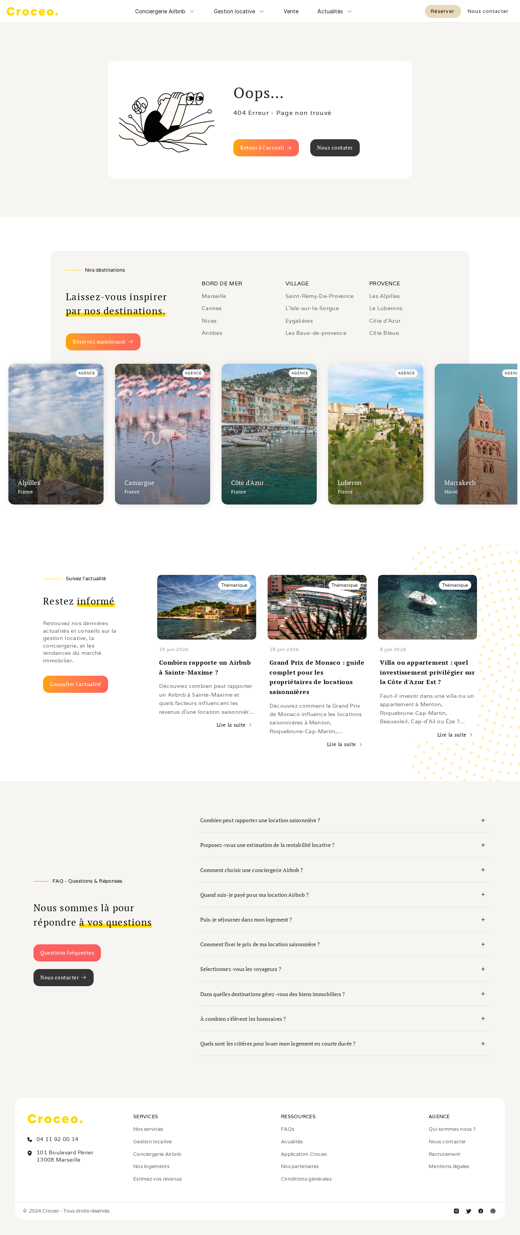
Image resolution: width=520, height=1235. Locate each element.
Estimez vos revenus (157, 1179)
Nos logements (151, 1166)
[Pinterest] (493, 1211)
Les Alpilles (384, 296)
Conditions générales (306, 1179)
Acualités (292, 1141)
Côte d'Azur (384, 320)
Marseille (214, 296)
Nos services (148, 1129)
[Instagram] (456, 1211)
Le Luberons (385, 308)
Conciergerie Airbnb (157, 1154)
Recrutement (444, 1154)
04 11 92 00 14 (57, 1139)
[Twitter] (468, 1211)
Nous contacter (447, 1141)
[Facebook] (481, 1211)
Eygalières (299, 320)
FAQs (287, 1129)
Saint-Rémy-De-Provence (320, 296)
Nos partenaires (300, 1166)
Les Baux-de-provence (316, 332)
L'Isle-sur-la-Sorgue (312, 308)
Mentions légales (449, 1166)
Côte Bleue (384, 332)
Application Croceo (304, 1154)
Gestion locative (152, 1141)
